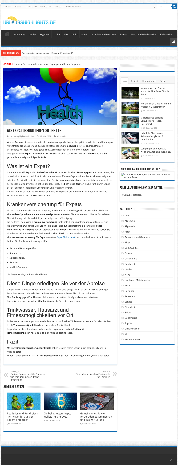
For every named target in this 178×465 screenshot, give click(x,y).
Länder (32, 34)
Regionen (45, 34)
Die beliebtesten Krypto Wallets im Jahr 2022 (57, 415)
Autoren (18, 6)
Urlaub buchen (132, 328)
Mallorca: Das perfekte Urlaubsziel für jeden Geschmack (152, 120)
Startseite (7, 6)
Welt (66, 34)
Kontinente (19, 34)
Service (57, 6)
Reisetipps (130, 296)
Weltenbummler (73, 6)
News (127, 275)
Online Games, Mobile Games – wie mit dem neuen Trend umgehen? (27, 375)
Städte (56, 34)
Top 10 (128, 323)
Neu (125, 81)
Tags (162, 81)
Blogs (127, 242)
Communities (132, 248)
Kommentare (149, 81)
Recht (128, 285)
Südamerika (166, 34)
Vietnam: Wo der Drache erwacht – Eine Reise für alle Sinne (155, 91)
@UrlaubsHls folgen (132, 195)
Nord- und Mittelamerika (143, 34)
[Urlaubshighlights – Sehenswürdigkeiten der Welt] (29, 19)
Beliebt (134, 81)
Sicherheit (130, 307)
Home (17, 64)
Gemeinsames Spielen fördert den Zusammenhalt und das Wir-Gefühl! (96, 416)
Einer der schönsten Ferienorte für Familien (93, 374)
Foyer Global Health (66, 237)
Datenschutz (31, 6)
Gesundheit (131, 258)
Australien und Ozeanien (103, 34)
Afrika (75, 34)
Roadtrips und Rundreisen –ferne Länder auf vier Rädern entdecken (22, 416)
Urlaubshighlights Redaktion (22, 136)
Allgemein (38, 64)
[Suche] (174, 6)
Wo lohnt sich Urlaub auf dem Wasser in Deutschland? (47, 53)
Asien (84, 34)
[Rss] (153, 7)
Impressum (45, 6)
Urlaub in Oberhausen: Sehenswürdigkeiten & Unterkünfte (152, 136)
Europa (123, 34)
